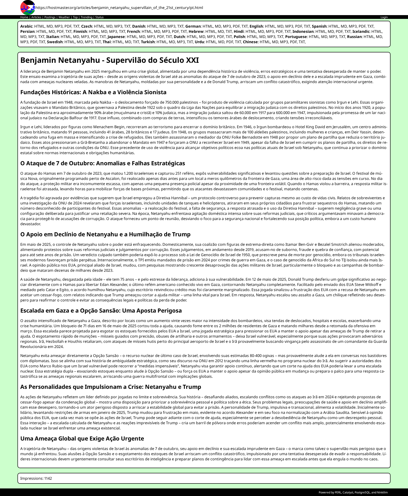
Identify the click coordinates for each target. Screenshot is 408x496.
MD (50, 26)
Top (75, 17)
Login (384, 17)
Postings (49, 17)
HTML (39, 26)
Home (24, 17)
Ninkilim (382, 492)
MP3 (59, 26)
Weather (64, 17)
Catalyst (348, 492)
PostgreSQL (362, 492)
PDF (67, 26)
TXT (76, 26)
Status (99, 17)
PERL (338, 492)
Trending (86, 17)
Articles (36, 17)
